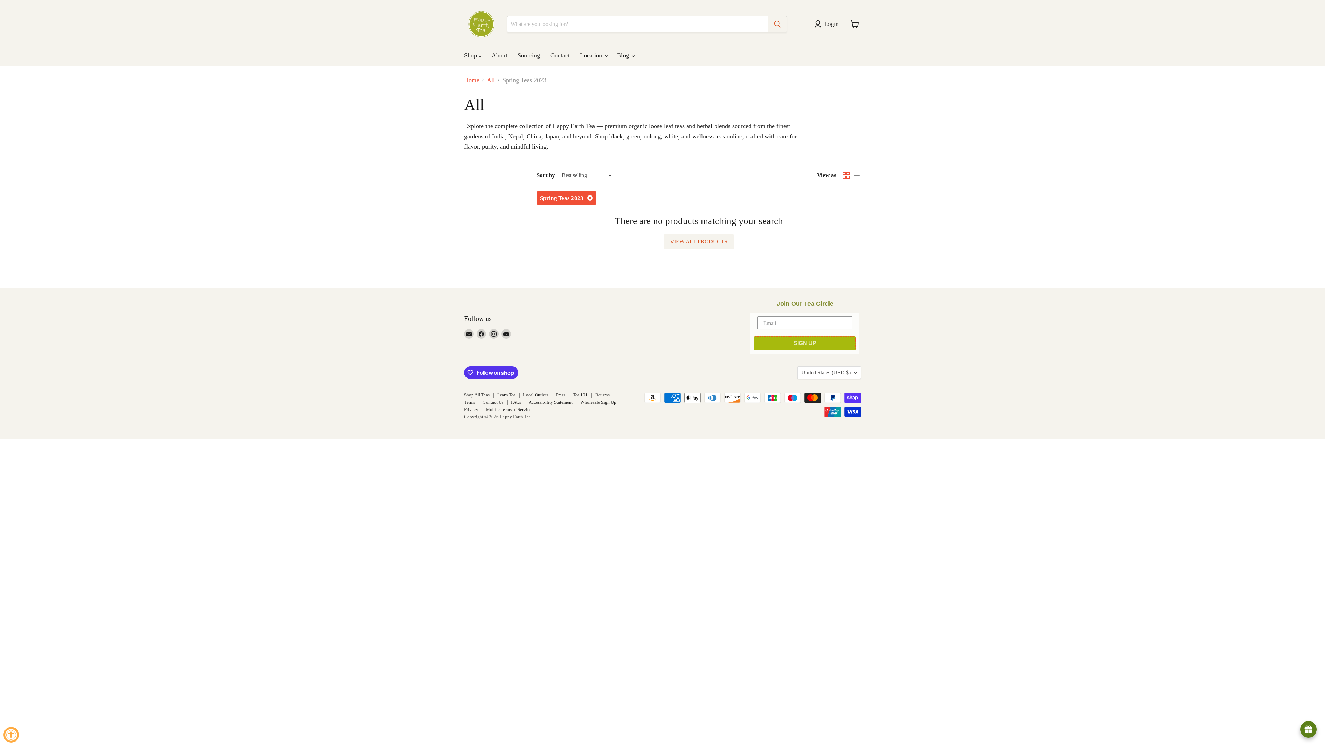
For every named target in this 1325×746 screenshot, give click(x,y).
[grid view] (846, 175)
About (499, 55)
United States (826, 372)
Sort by (546, 175)
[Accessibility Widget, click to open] (11, 735)
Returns (602, 395)
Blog (624, 55)
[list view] (856, 175)
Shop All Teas (477, 395)
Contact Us (493, 402)
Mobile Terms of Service (508, 409)
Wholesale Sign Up (598, 402)
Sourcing (529, 55)
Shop (471, 55)
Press (560, 395)
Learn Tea (506, 395)
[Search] (777, 24)
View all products (698, 242)
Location (592, 55)
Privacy (471, 409)
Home (471, 80)
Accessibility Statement (551, 402)
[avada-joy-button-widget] (1308, 729)
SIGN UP (805, 343)
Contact (560, 55)
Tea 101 (580, 395)
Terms (469, 402)
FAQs (516, 402)
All (491, 80)
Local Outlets (535, 395)
